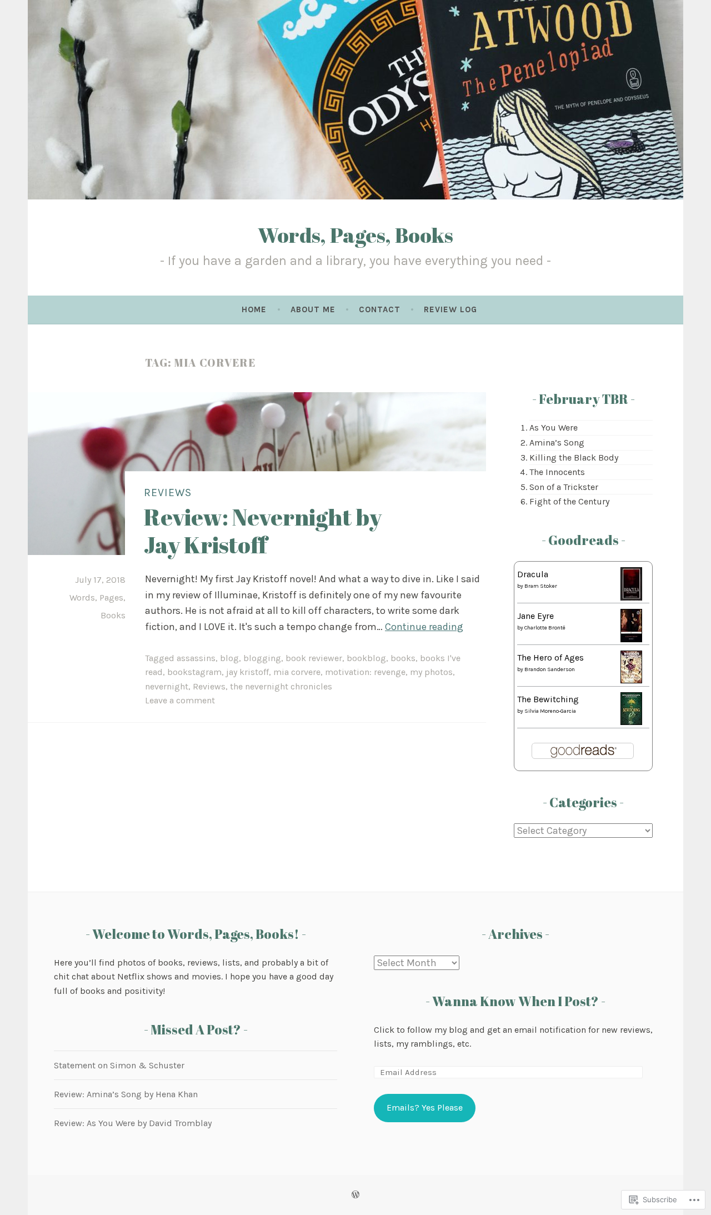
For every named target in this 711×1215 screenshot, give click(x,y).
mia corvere (297, 672)
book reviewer (314, 658)
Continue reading (424, 627)
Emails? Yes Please (425, 1107)
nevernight (166, 686)
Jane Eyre (535, 616)
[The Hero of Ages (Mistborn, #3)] (631, 680)
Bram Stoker (540, 586)
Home (254, 309)
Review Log (450, 309)
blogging (262, 658)
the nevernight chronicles (281, 686)
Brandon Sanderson (549, 669)
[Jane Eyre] (631, 639)
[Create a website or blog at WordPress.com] (355, 1195)
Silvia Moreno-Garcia (550, 711)
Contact (379, 309)
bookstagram (194, 672)
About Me (313, 309)
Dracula (532, 574)
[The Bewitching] (631, 722)
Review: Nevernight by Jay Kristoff (263, 530)
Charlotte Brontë (544, 627)
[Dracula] (631, 599)
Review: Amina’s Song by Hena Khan (126, 1094)
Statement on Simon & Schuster (119, 1065)
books (402, 658)
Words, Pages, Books (355, 235)
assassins (196, 658)
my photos (431, 672)
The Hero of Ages (550, 657)
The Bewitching (548, 699)
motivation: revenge (365, 672)
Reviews (168, 493)
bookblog (366, 658)
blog (229, 658)
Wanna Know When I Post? (515, 1001)
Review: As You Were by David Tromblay (133, 1123)
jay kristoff (247, 672)
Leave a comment (180, 700)
